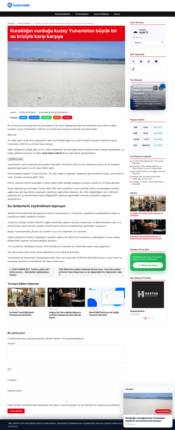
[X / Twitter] (141, 61)
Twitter (23, 117)
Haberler (11, 23)
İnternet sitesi (14, 390)
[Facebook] (133, 61)
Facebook (34, 117)
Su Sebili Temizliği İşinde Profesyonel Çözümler (148, 162)
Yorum (12, 343)
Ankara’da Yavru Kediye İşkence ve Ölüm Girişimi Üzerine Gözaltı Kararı (147, 167)
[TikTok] (133, 69)
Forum (117, 14)
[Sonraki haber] (161, 88)
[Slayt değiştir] (143, 318)
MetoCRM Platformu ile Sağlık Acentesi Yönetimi (148, 172)
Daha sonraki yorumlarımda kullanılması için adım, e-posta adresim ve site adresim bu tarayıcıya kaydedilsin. (64, 405)
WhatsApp (46, 117)
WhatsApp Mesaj (148, 265)
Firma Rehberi (82, 14)
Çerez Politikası (101, 14)
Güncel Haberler (62, 14)
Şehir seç (137, 37)
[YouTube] (156, 61)
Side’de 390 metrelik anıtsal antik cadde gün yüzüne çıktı (146, 177)
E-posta (13, 380)
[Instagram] (148, 61)
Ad (10, 369)
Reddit (57, 117)
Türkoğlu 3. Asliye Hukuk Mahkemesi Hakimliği (148, 183)
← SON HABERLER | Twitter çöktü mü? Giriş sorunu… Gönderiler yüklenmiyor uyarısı (29, 272)
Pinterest (67, 117)
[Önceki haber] (155, 88)
